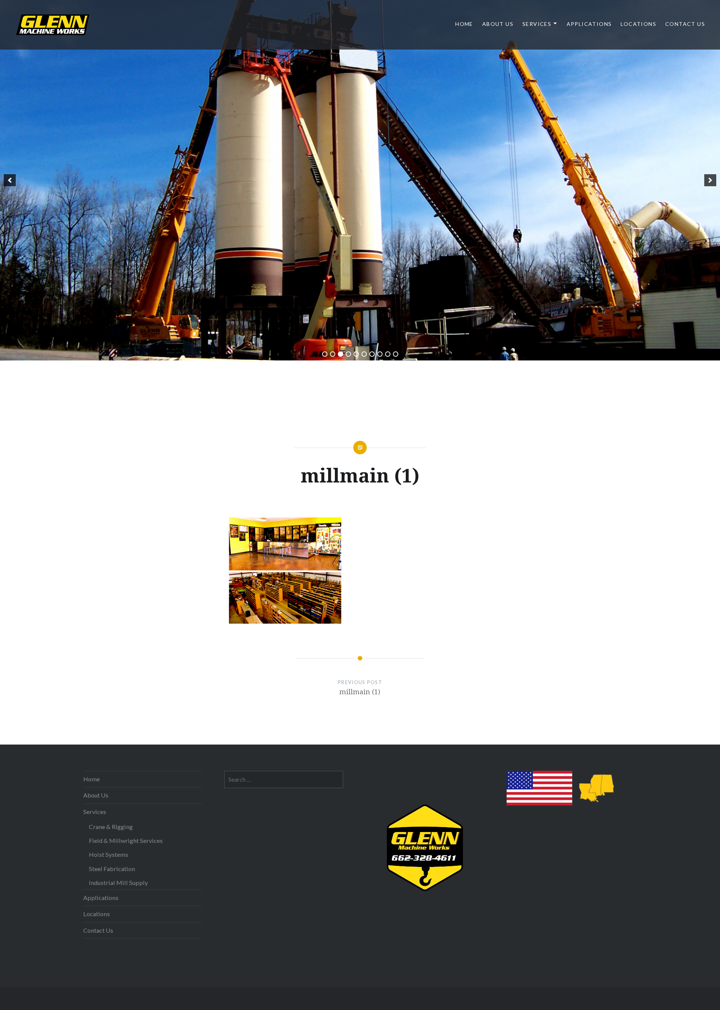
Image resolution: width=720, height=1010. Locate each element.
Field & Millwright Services (126, 840)
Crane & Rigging (111, 826)
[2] (332, 354)
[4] (348, 354)
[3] (340, 354)
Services (536, 24)
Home (464, 24)
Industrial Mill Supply (118, 882)
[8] (379, 354)
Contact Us (685, 24)
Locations (638, 24)
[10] (395, 354)
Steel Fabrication (112, 868)
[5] (356, 354)
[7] (372, 354)
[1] (324, 354)
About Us (497, 24)
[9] (387, 354)
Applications (589, 24)
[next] (710, 180)
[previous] (10, 180)
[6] (364, 354)
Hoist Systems (108, 854)
